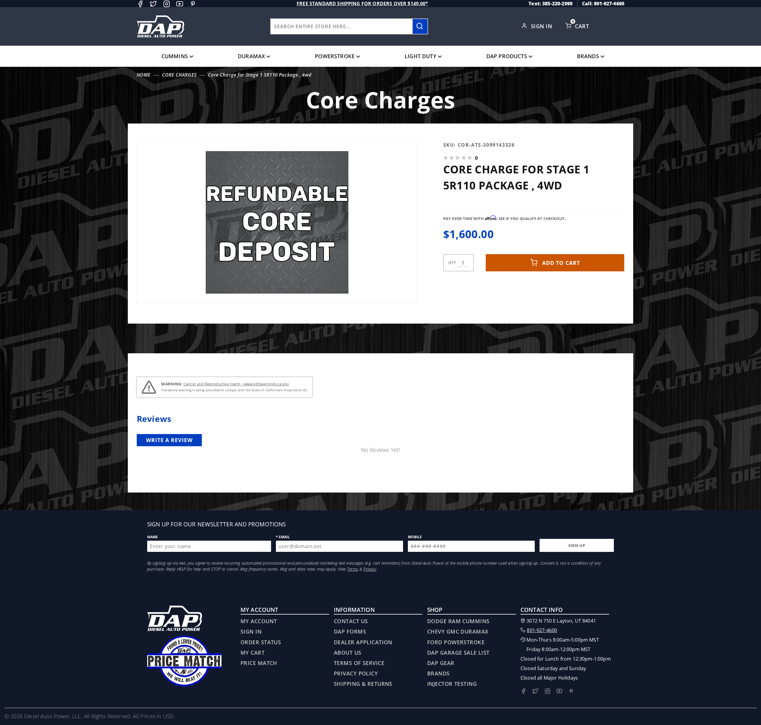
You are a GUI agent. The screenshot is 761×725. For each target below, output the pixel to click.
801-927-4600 (542, 630)
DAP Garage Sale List (458, 652)
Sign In (542, 26)
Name (152, 536)
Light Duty (420, 56)
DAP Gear (441, 663)
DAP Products (506, 56)
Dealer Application (363, 642)
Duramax (251, 56)
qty (452, 262)
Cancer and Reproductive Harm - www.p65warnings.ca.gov (236, 384)
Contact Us (351, 621)
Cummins (174, 56)
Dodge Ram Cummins (458, 621)
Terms (352, 569)
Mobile (415, 536)
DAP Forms (350, 631)
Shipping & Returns (363, 683)
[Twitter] (153, 3)
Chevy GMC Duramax (457, 631)
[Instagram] (166, 3)
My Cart (252, 652)
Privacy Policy (356, 673)
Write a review (169, 440)
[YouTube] (179, 3)
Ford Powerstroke (456, 642)
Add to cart (561, 262)
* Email (283, 536)
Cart (582, 26)
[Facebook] (140, 3)
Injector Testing (452, 683)
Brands (588, 56)
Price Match (258, 663)
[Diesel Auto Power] (160, 26)
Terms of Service (359, 663)
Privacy (369, 569)
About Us (347, 652)
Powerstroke (335, 56)
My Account (258, 621)
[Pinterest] (192, 3)
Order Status (260, 642)
